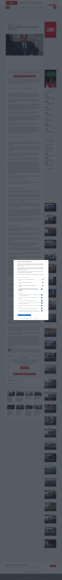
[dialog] (31, 290)
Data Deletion (26, 318)
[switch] (42, 279)
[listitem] (31, 277)
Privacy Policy (36, 318)
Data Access (31, 318)
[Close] (47, 262)
